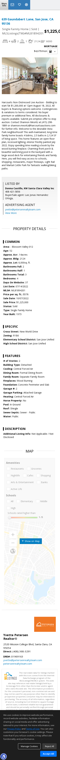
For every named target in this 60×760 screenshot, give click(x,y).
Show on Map (32, 541)
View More (11, 213)
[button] (3, 756)
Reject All (49, 746)
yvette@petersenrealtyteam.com (22, 209)
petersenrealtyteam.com (17, 663)
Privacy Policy (14, 728)
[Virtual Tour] (27, 5)
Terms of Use (33, 728)
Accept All (48, 753)
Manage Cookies (29, 746)
